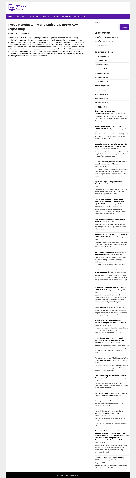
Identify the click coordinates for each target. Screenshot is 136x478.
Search (97, 22)
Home (10, 16)
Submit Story (20, 16)
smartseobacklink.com (102, 69)
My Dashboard (79, 16)
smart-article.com (101, 94)
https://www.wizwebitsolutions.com (107, 37)
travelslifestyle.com (101, 65)
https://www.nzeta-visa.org (104, 41)
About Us (46, 16)
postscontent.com (101, 103)
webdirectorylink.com (102, 86)
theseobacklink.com (102, 73)
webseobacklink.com (102, 56)
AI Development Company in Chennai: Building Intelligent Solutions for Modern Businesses (109, 340)
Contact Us (66, 16)
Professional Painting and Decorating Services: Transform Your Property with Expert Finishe (109, 201)
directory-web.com (101, 81)
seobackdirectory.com (102, 77)
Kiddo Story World (101, 45)
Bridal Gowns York (101, 307)
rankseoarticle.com (101, 98)
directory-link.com (101, 90)
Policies (56, 16)
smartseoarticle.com (102, 60)
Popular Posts (34, 16)
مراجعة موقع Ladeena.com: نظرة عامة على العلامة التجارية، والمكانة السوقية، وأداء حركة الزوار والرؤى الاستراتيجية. (111, 146)
